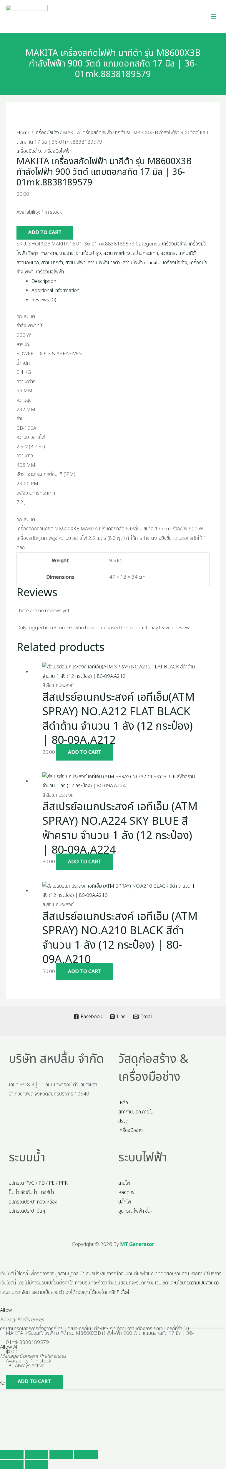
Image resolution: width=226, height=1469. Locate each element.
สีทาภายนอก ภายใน (136, 1112)
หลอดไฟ (126, 1192)
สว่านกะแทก (27, 263)
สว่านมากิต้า (52, 263)
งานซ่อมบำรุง (88, 253)
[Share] (61, 1454)
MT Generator (137, 1244)
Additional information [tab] (55, 290)
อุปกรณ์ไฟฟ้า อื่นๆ (135, 1211)
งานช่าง (66, 253)
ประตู (123, 1121)
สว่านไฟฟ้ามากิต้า (104, 263)
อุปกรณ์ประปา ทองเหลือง (33, 1202)
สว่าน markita (117, 253)
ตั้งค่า (126, 1292)
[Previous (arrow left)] (12, 1464)
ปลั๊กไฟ (124, 1202)
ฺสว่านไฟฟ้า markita (141, 263)
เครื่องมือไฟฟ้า (57, 151)
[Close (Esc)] (86, 1454)
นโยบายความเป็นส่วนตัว (197, 1283)
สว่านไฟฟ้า (75, 263)
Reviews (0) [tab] (43, 300)
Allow (6, 1310)
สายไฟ (124, 1183)
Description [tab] (43, 281)
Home (23, 133)
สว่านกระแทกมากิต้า (178, 253)
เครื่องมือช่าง (46, 133)
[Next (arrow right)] (36, 1464)
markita (49, 253)
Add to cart (45, 232)
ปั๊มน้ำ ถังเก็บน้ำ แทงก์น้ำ (31, 1192)
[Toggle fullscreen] (36, 1454)
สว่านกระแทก (145, 253)
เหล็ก (123, 1103)
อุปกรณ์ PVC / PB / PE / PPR (38, 1183)
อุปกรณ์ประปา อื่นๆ (27, 1211)
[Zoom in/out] (12, 1454)
